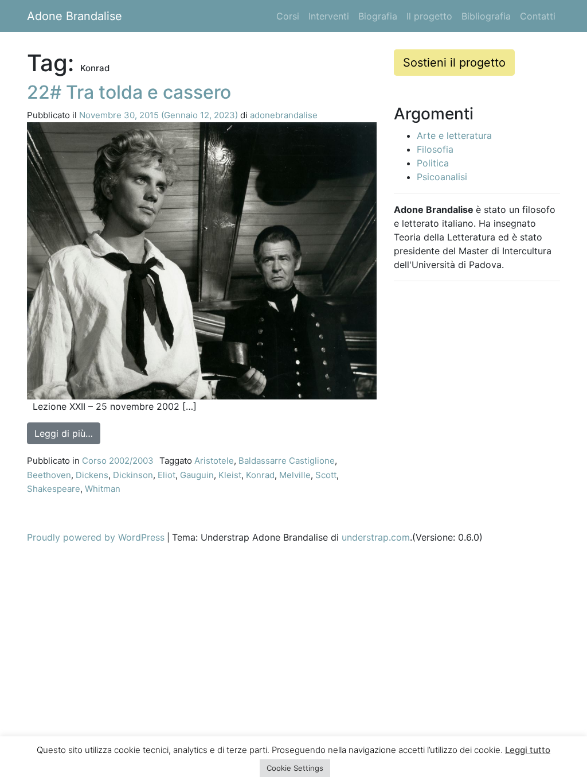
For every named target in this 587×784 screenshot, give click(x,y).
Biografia (377, 16)
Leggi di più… (67, 432)
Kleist (229, 474)
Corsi (287, 16)
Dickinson (133, 474)
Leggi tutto (527, 749)
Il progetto (429, 16)
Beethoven (49, 474)
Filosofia (435, 149)
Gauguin (197, 474)
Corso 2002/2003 (118, 460)
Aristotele (214, 460)
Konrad (260, 474)
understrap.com (376, 537)
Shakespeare (53, 488)
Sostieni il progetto (454, 62)
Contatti (537, 16)
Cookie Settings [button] (295, 768)
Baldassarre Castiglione (286, 460)
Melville (295, 474)
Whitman (102, 488)
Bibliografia (486, 16)
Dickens (92, 474)
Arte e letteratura (454, 135)
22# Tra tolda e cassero (129, 92)
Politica (433, 163)
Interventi (328, 16)
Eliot (166, 474)
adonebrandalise (284, 115)
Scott (325, 474)
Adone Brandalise (74, 16)
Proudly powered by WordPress (96, 537)
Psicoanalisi (442, 177)
